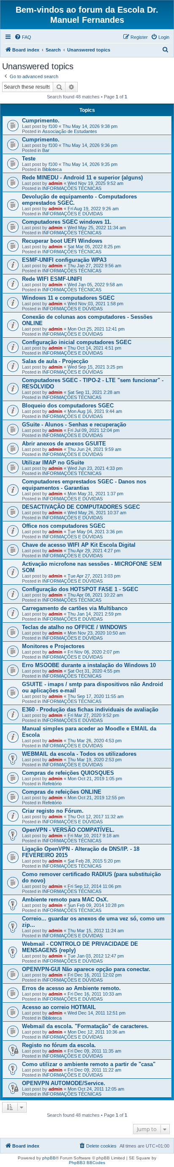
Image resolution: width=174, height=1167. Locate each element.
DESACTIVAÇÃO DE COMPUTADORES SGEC (81, 507)
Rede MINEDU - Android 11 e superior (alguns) (82, 177)
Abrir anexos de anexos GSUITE (64, 443)
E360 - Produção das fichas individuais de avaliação (90, 709)
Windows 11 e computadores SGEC (68, 298)
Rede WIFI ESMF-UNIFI (52, 279)
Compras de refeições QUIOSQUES (68, 773)
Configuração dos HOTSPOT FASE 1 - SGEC (80, 589)
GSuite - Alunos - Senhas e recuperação (74, 424)
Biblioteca (52, 169)
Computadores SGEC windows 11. (66, 222)
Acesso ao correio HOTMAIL (59, 1007)
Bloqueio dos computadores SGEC (68, 405)
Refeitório (52, 783)
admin (56, 183)
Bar (45, 150)
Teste (28, 158)
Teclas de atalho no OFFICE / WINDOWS (74, 627)
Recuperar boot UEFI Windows (62, 241)
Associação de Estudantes (69, 131)
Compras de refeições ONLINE (61, 792)
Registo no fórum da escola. (59, 1045)
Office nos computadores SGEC (63, 526)
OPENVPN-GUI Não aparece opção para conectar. (86, 969)
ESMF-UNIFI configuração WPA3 (64, 260)
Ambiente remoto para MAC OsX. (65, 899)
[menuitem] (22, 37)
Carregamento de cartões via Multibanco (75, 608)
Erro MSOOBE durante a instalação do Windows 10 (89, 665)
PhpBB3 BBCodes (87, 1162)
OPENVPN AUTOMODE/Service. (63, 1083)
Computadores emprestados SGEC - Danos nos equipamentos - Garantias (84, 484)
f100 (53, 126)
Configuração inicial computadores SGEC (76, 342)
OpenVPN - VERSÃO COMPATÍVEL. (68, 830)
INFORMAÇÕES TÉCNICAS (71, 188)
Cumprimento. (41, 120)
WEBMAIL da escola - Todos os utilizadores (79, 754)
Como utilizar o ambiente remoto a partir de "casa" (88, 1064)
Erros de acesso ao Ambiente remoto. (71, 988)
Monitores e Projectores (53, 646)
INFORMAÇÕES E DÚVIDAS (72, 213)
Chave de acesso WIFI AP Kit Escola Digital (79, 545)
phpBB (49, 1158)
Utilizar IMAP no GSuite (53, 462)
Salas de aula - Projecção (55, 361)
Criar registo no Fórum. (53, 811)
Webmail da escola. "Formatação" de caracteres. (85, 1026)
